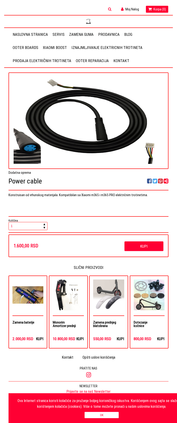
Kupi (144, 246)
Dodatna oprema (20, 172)
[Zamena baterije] (27, 297)
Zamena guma (81, 34)
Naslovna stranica (30, 34)
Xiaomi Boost (55, 47)
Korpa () (159, 9)
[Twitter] (155, 182)
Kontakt (121, 60)
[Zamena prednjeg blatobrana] (108, 297)
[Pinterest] (160, 182)
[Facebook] (150, 182)
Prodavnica (109, 34)
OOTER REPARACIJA (92, 60)
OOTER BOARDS (25, 47)
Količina (27, 224)
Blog (128, 34)
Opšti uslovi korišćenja (99, 357)
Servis (59, 34)
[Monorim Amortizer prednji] (68, 297)
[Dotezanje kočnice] (149, 297)
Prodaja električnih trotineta (42, 60)
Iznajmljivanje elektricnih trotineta (106, 47)
